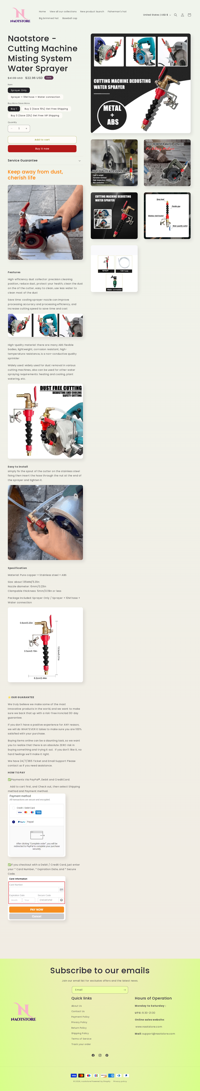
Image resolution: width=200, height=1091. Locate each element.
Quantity (12, 122)
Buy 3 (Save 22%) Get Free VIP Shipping (35, 115)
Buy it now (42, 148)
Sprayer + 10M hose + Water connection (35, 97)
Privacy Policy (79, 1022)
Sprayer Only (19, 90)
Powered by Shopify (101, 1081)
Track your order (81, 1044)
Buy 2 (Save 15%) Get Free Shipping (46, 108)
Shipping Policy (80, 1033)
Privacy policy (120, 1081)
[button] (175, 15)
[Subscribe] (124, 990)
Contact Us (78, 1011)
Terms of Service (81, 1038)
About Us (76, 1005)
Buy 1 (14, 108)
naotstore (86, 1081)
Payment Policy (80, 1016)
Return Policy (79, 1027)
